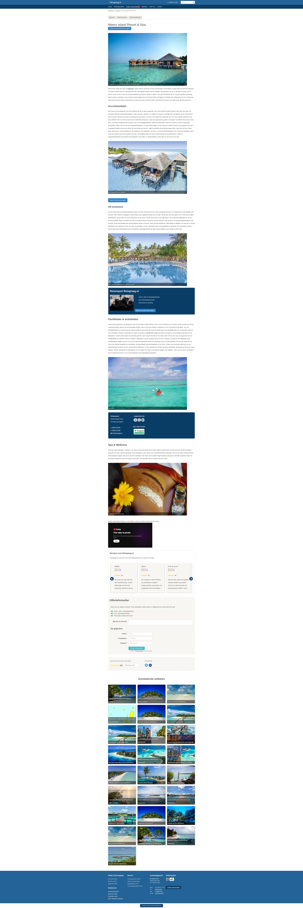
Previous (112, 578)
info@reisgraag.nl (159, 893)
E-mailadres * (122, 638)
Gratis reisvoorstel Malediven (151, 905)
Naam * (124, 633)
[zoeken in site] (193, 2)
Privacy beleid (139, 651)
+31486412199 (159, 891)
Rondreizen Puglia (112, 893)
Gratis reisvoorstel (132, 7)
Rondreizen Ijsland (112, 896)
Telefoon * (123, 643)
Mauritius (144, 7)
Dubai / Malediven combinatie (115, 898)
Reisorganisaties (119, 7)
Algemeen (111, 17)
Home (110, 7)
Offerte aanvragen (122, 17)
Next (191, 578)
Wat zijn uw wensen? (120, 621)
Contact (159, 7)
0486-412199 (173, 2)
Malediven (130, 89)
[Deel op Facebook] (150, 665)
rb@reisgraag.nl (117, 433)
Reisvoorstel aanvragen (118, 200)
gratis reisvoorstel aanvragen (120, 28)
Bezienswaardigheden (135, 17)
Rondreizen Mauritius (113, 891)
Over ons (152, 7)
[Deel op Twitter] (146, 665)
